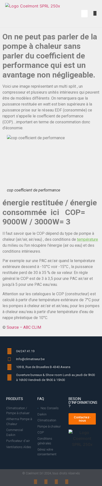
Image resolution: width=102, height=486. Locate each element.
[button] (84, 13)
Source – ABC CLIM (24, 327)
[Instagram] (46, 482)
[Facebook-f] (35, 482)
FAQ (40, 399)
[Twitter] (67, 482)
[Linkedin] (56, 482)
